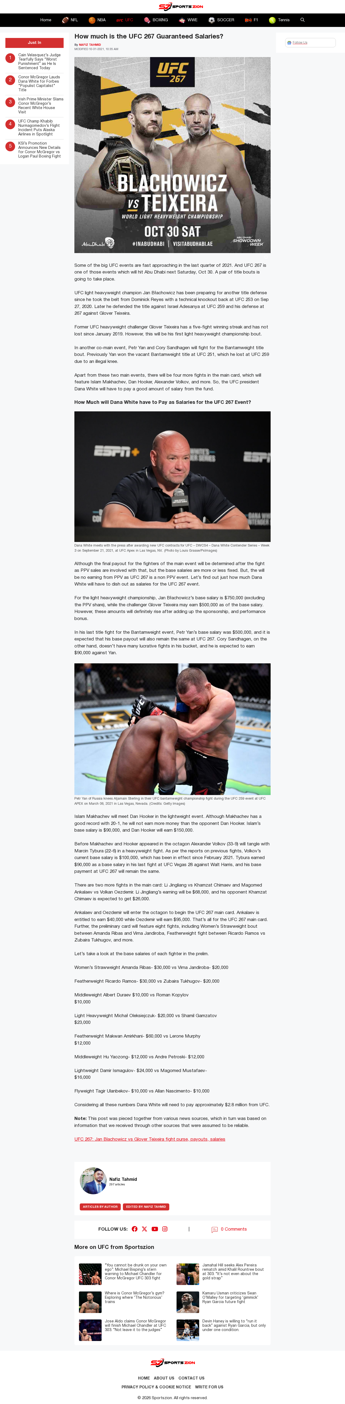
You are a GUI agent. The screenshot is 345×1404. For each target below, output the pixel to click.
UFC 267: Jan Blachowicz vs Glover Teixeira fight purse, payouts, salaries (149, 1139)
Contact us (191, 1378)
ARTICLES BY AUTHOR (100, 1207)
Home (45, 20)
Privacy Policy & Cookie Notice (156, 1387)
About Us (164, 1378)
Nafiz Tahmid (146, 1207)
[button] (302, 20)
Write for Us (209, 1387)
